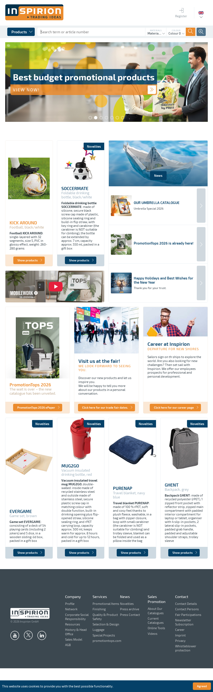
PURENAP (122, 488)
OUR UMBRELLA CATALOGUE (157, 203)
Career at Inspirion (168, 344)
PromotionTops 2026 (30, 384)
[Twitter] (28, 635)
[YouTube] (14, 635)
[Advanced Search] (201, 32)
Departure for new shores (173, 349)
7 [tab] (122, 117)
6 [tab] (117, 117)
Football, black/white (27, 227)
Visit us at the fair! (99, 361)
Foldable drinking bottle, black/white (76, 195)
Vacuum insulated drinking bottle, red (76, 472)
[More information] (152, 89)
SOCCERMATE (74, 188)
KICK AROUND (23, 222)
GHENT (171, 484)
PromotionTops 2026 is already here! (163, 243)
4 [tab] (106, 117)
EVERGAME (21, 511)
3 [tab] (101, 117)
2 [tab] (95, 117)
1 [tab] (90, 117)
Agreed (202, 686)
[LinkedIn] (41, 635)
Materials (156, 30)
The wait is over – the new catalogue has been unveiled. (33, 391)
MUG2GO (70, 465)
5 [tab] (112, 117)
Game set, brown (23, 516)
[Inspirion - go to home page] (34, 19)
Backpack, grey (177, 489)
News (158, 175)
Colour (176, 30)
